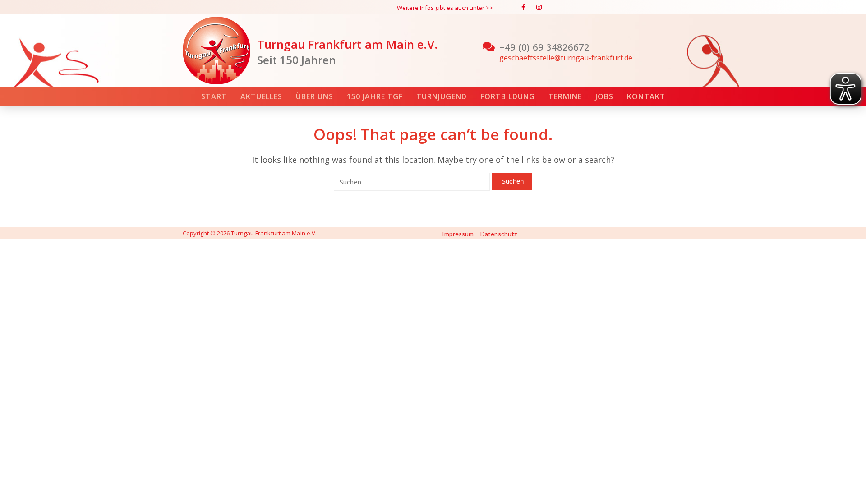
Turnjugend (441, 96)
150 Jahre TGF (375, 96)
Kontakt (646, 96)
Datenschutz (498, 234)
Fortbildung (507, 96)
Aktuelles (261, 96)
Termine (565, 96)
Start (214, 96)
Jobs (604, 96)
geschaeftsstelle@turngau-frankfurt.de (565, 58)
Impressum (458, 234)
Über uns (314, 96)
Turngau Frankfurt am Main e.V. (347, 44)
